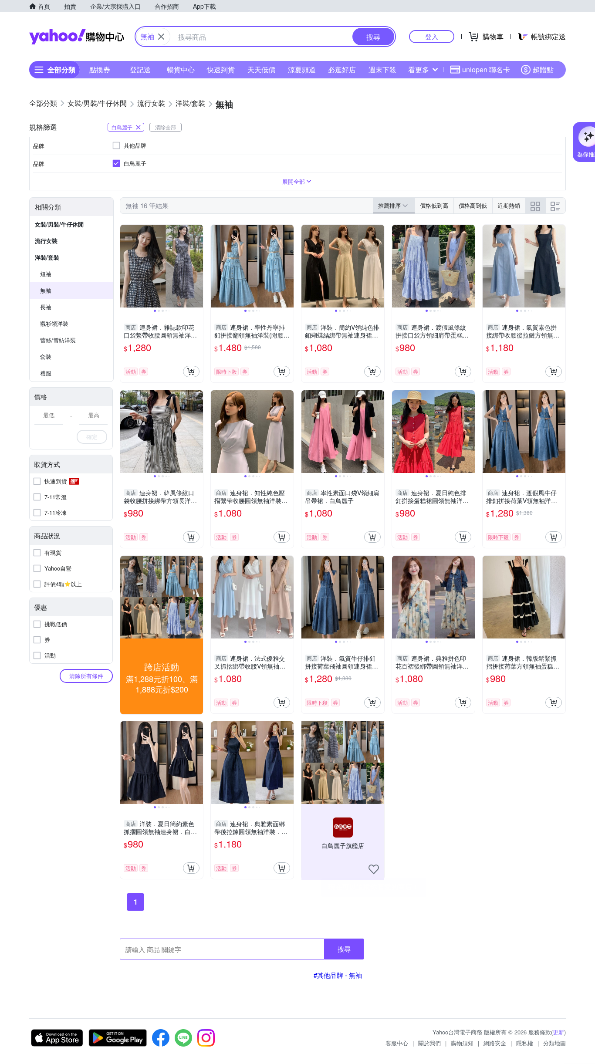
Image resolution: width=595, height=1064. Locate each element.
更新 (558, 1032)
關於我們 (429, 1043)
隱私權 (524, 1043)
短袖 (45, 274)
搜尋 (344, 948)
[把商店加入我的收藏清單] (373, 869)
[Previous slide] (126, 266)
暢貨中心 (181, 69)
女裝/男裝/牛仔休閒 (59, 224)
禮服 (45, 373)
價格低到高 (434, 205)
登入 (431, 36)
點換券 (99, 69)
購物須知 (462, 1043)
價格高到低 (473, 205)
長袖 (45, 307)
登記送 (140, 69)
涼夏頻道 (302, 69)
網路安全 (494, 1043)
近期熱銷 (508, 205)
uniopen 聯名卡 (486, 69)
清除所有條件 (86, 676)
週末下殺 (382, 69)
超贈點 (543, 69)
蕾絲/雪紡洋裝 (58, 340)
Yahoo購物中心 (76, 36)
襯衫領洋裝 (54, 323)
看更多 (418, 69)
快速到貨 (221, 69)
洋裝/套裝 (47, 257)
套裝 (45, 356)
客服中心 (396, 1043)
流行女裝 (46, 240)
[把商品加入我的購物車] (191, 371)
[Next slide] (197, 266)
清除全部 (165, 127)
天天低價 (261, 69)
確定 (92, 436)
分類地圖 (554, 1043)
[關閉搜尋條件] (161, 36)
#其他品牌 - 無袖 (338, 975)
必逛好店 (342, 69)
